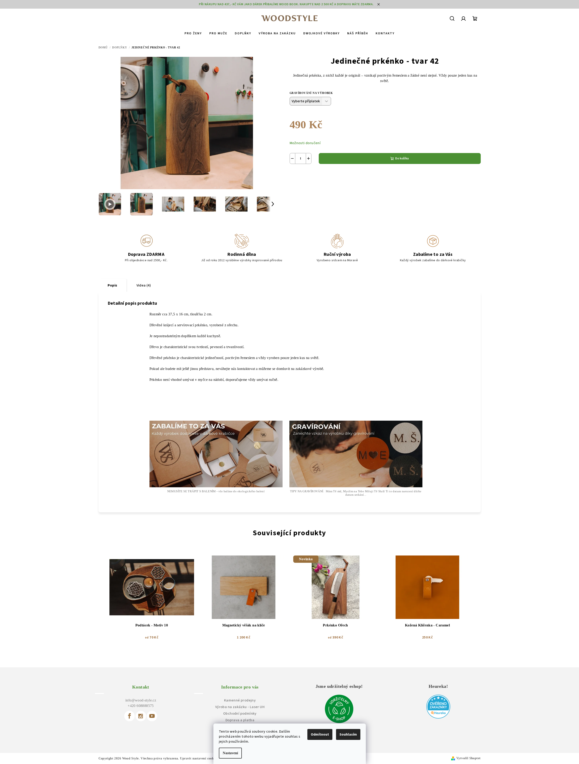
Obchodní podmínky (240, 713)
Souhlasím (348, 734)
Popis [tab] (112, 285)
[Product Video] (110, 204)
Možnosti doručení (305, 143)
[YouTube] (152, 716)
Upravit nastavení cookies (198, 758)
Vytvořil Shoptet (468, 758)
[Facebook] (129, 716)
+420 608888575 (141, 706)
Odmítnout (320, 734)
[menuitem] (193, 33)
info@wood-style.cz (140, 700)
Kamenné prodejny (240, 700)
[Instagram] (141, 716)
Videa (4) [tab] (144, 285)
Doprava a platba (239, 720)
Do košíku (402, 158)
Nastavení (230, 753)
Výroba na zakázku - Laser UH (240, 706)
